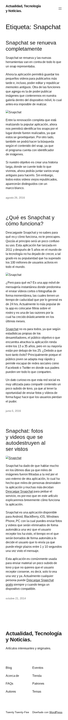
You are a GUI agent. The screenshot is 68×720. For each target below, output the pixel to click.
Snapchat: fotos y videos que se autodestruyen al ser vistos (25, 440)
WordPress (55, 712)
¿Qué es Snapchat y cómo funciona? (30, 221)
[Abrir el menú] (60, 8)
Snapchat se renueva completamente (31, 46)
